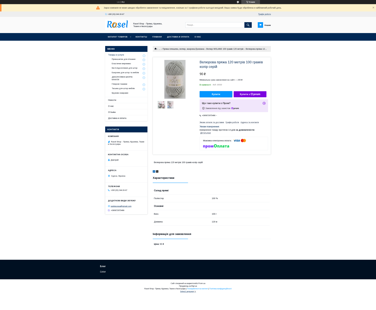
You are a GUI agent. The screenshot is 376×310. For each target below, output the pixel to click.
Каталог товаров (117, 37)
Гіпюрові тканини (119, 84)
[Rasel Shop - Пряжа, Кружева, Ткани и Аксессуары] (117, 29)
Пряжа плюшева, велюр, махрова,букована (183, 49)
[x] (157, 172)
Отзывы (112, 112)
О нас (197, 37)
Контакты (141, 37)
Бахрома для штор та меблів (125, 72)
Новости (112, 100)
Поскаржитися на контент (197, 289)
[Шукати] (248, 25)
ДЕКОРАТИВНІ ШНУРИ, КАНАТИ (122, 78)
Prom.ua (201, 283)
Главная (157, 37)
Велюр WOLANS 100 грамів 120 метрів (225, 49)
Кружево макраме (120, 93)
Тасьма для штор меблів (123, 88)
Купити (216, 94)
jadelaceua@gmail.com (121, 206)
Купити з (245, 94)
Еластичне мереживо (121, 63)
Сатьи (103, 271)
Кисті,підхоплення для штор (124, 68)
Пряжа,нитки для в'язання (123, 59)
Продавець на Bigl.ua (188, 286)
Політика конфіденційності (220, 289)
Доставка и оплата (178, 37)
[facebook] (154, 172)
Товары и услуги (116, 55)
